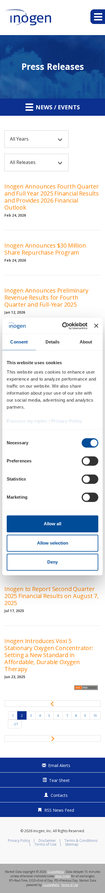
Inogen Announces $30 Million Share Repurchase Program (45, 248)
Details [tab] (53, 341)
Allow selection (52, 542)
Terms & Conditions (80, 840)
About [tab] (86, 341)
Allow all (52, 523)
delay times (62, 876)
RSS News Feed (59, 810)
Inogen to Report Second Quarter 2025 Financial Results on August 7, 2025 (51, 596)
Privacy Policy (19, 840)
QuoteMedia (55, 872)
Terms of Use (45, 844)
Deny (52, 561)
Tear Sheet (59, 780)
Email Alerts (59, 765)
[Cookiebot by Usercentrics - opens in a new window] (65, 326)
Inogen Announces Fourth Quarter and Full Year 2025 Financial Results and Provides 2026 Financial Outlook (51, 196)
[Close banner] (96, 326)
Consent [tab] (19, 341)
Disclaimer (47, 840)
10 (95, 715)
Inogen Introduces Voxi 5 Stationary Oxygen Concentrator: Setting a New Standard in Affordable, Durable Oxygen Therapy (48, 655)
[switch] (90, 461)
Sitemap (71, 844)
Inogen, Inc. (42, 830)
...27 (15, 724)
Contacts (59, 795)
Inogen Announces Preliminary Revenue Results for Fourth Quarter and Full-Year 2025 (46, 297)
